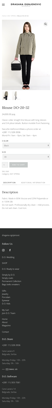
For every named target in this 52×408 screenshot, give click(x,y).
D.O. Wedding (8, 257)
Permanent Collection (11, 281)
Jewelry (5, 294)
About (4, 322)
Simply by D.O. (8, 274)
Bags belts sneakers (11, 284)
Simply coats (8, 278)
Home (4, 16)
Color (5, 141)
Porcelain (6, 297)
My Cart (5, 310)
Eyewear (5, 300)
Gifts (4, 290)
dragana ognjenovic (11, 235)
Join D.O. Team (8, 313)
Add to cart (18, 165)
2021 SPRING (11, 16)
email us (13, 369)
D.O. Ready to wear (10, 269)
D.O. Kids (6, 303)
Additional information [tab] (33, 182)
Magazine (6, 325)
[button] (3, 4)
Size (4, 152)
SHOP (4, 263)
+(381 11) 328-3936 (11, 132)
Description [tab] (9, 182)
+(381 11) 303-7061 (11, 382)
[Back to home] (26, 4)
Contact (5, 331)
